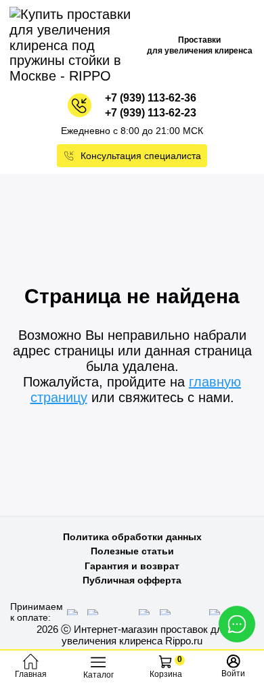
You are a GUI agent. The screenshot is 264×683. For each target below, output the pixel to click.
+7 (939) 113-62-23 (150, 112)
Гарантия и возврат (132, 565)
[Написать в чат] (237, 624)
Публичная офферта (132, 580)
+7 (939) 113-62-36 (150, 98)
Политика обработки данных (132, 536)
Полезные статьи (132, 551)
